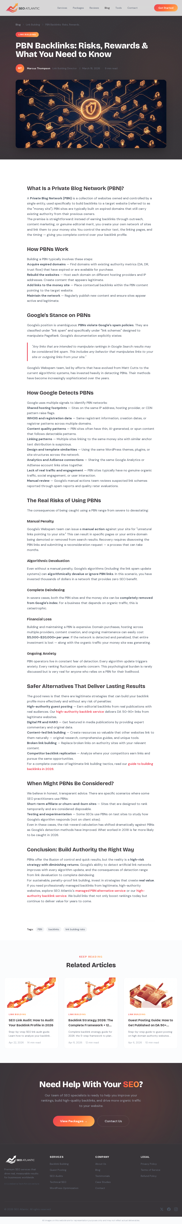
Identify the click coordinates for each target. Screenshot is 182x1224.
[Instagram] (176, 1209)
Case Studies (103, 1182)
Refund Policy (149, 1176)
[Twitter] (162, 1209)
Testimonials (102, 1176)
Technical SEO (58, 1182)
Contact (132, 7)
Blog (107, 7)
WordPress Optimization (64, 1188)
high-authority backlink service (80, 712)
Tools (118, 7)
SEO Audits (56, 1176)
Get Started (165, 7)
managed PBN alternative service (100, 891)
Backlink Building (59, 1163)
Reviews (94, 7)
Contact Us (113, 1121)
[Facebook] (169, 1209)
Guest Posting (58, 1170)
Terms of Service (150, 1170)
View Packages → (73, 1121)
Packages (78, 7)
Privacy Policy (149, 1163)
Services (62, 7)
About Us (100, 1163)
